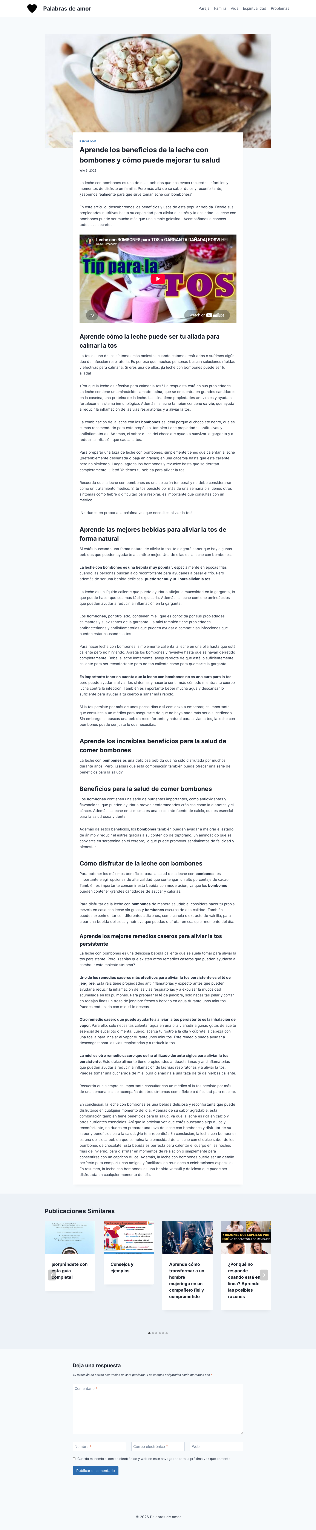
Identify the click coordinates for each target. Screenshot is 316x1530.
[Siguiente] (264, 1275)
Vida (235, 8)
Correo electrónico (150, 1446)
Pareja (204, 8)
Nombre (83, 1446)
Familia (220, 8)
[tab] (149, 1333)
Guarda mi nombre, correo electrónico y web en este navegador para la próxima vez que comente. (154, 1459)
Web (196, 1446)
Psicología (88, 141)
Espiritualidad (254, 8)
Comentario (86, 1388)
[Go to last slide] (52, 1275)
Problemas (280, 8)
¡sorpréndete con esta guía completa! (69, 1271)
